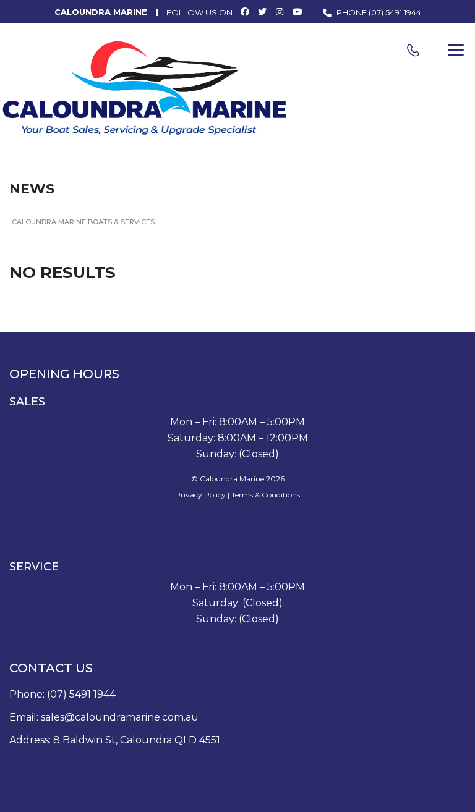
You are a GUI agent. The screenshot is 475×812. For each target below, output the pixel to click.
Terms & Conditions (265, 494)
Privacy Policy (200, 494)
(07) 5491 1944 (395, 12)
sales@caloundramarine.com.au (120, 717)
